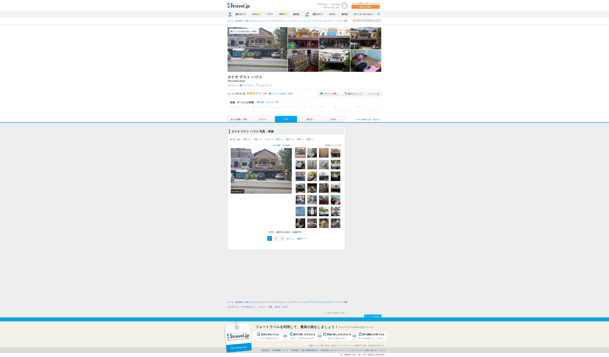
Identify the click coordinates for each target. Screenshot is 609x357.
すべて (235, 139)
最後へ (300, 238)
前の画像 (276, 145)
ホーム (230, 20)
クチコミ (262, 119)
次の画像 (286, 145)
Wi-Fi (281, 14)
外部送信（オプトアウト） (333, 350)
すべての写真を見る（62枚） (245, 31)
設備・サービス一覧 (268, 102)
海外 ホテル (250, 20)
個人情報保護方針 (310, 350)
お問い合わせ (370, 350)
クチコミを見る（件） (283, 93)
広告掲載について (280, 350)
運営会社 (266, 350)
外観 (247, 139)
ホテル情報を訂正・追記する (368, 119)
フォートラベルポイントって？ (368, 20)
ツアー (270, 14)
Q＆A (333, 119)
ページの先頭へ (374, 316)
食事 (301, 139)
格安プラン (251, 306)
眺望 (310, 139)
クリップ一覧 (374, 93)
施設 (290, 139)
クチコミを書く (331, 93)
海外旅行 (239, 20)
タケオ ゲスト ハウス (332, 20)
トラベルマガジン (365, 14)
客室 (258, 139)
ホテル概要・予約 (238, 119)
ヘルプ (382, 350)
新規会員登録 (365, 6)
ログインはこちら (331, 7)
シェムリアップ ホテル (311, 20)
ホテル (255, 14)
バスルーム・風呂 (274, 139)
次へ (289, 238)
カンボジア (262, 20)
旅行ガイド (241, 14)
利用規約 (295, 350)
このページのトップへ (335, 312)
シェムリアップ (293, 20)
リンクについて (355, 350)
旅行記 (296, 14)
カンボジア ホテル (276, 20)
